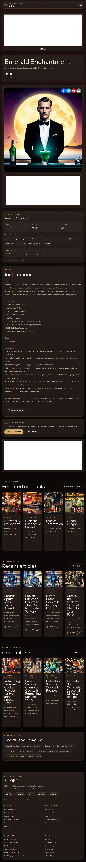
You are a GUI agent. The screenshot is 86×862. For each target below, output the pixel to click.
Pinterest (53, 794)
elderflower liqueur (44, 239)
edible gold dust (34, 244)
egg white (47, 244)
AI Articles (71, 591)
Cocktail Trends (9, 816)
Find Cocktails (32, 432)
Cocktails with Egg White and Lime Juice (20, 751)
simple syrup (10, 244)
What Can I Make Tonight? (13, 849)
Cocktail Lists (8, 823)
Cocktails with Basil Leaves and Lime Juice (59, 746)
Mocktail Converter (10, 846)
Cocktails (9, 591)
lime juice (58, 239)
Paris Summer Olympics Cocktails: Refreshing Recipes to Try (33, 690)
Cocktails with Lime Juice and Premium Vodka (54, 751)
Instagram (20, 794)
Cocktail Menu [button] (17, 410)
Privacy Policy (49, 846)
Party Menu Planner (11, 836)
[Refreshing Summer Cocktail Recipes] (53, 665)
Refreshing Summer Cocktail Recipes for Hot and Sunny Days (12, 692)
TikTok (30, 794)
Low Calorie (49, 809)
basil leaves (21, 244)
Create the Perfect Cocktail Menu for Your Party (73, 605)
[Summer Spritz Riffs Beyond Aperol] (11, 579)
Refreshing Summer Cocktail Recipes (54, 685)
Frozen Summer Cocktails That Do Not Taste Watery (32, 603)
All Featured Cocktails (72, 486)
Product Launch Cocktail (12, 852)
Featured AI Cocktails (11, 819)
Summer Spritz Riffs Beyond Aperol (10, 602)
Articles (6, 826)
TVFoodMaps (49, 856)
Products (48, 823)
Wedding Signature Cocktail (14, 856)
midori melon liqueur (13, 239)
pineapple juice (70, 239)
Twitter (8, 794)
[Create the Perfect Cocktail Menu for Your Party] (74, 579)
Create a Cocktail (14, 432)
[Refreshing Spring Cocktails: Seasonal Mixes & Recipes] (74, 665)
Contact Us (48, 839)
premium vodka (28, 239)
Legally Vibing (49, 852)
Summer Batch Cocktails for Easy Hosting (52, 602)
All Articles (77, 566)
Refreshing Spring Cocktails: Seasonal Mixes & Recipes (75, 689)
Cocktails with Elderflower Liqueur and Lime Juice (23, 746)
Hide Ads (43, 48)
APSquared (49, 849)
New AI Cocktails (10, 813)
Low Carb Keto (50, 813)
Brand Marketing (50, 836)
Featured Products (51, 819)
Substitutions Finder (11, 842)
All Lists (78, 652)
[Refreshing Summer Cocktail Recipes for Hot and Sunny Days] (11, 665)
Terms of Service (50, 842)
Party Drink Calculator (11, 839)
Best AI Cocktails (10, 809)
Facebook (42, 794)
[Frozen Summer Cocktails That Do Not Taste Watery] (32, 579)
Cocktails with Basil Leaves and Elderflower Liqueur (23, 756)
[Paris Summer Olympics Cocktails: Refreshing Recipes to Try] (32, 665)
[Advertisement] (43, 30)
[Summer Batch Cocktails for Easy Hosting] (53, 579)
